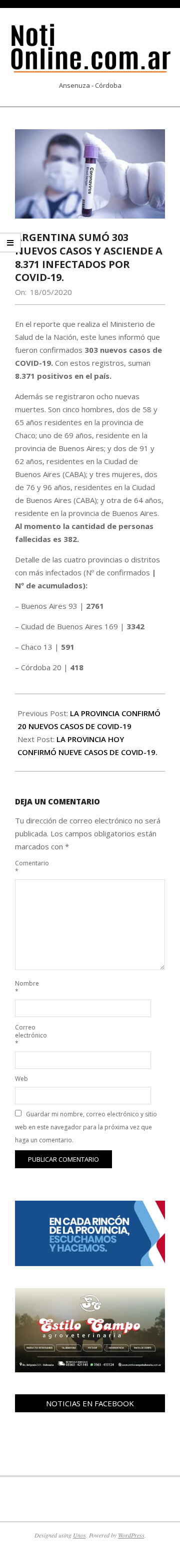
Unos (79, 1535)
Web (21, 1078)
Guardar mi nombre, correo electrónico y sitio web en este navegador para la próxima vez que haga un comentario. (86, 1127)
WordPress (131, 1535)
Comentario (26, 867)
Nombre (26, 987)
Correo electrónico (26, 1035)
